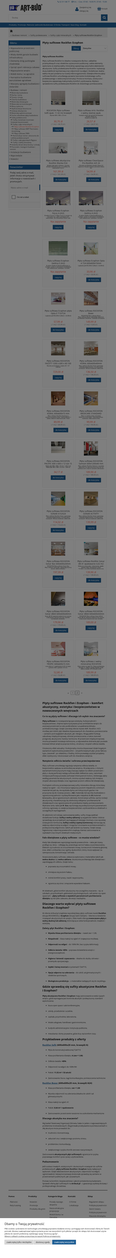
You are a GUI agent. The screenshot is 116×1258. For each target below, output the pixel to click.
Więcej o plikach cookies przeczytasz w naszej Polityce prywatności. (33, 1236)
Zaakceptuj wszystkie (64, 1242)
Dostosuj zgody (43, 1242)
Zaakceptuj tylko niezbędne (19, 1242)
